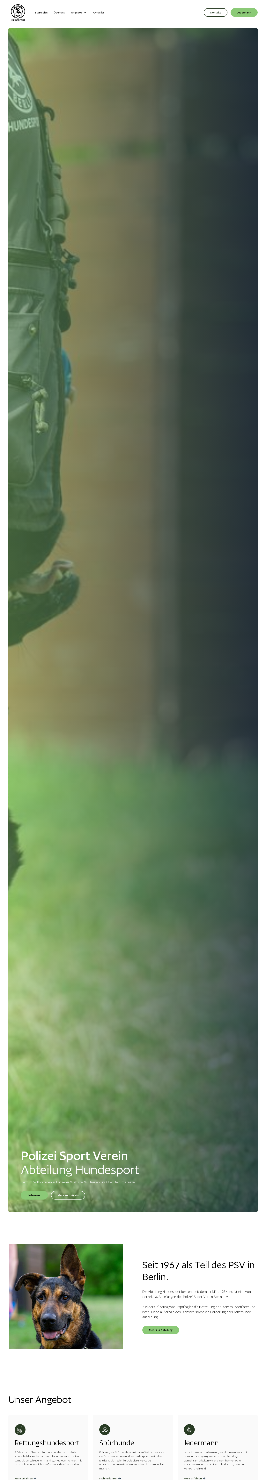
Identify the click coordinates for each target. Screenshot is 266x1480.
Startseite (41, 12)
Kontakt (215, 12)
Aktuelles (99, 12)
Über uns (59, 12)
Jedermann (244, 12)
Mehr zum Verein (68, 1195)
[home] (17, 12)
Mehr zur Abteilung (161, 1329)
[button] (79, 12)
